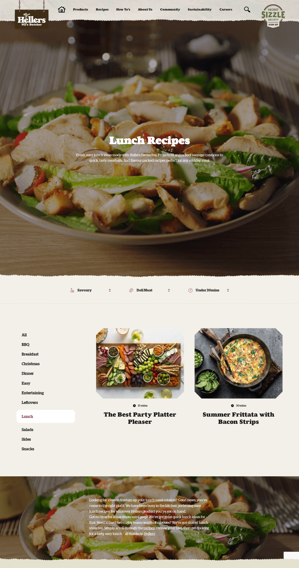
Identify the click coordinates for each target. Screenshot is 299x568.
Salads (27, 429)
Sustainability (200, 9)
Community (170, 9)
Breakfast (30, 354)
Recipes (102, 9)
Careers (226, 9)
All (24, 335)
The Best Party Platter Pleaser (140, 418)
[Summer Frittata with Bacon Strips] (239, 363)
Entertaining (33, 393)
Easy (26, 383)
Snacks (28, 449)
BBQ (25, 344)
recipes (149, 528)
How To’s (123, 9)
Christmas (31, 363)
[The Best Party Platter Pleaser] (140, 363)
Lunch (27, 416)
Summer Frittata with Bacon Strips (238, 418)
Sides (26, 439)
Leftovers (30, 402)
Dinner (28, 373)
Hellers (149, 534)
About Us (145, 9)
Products (80, 9)
